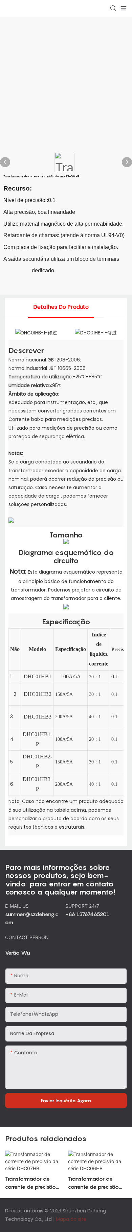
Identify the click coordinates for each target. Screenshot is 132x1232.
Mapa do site (71, 1219)
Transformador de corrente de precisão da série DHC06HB (93, 1183)
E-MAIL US (17, 906)
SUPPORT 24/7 (83, 906)
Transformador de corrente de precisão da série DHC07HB (30, 1183)
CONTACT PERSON (27, 937)
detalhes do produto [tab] (61, 307)
